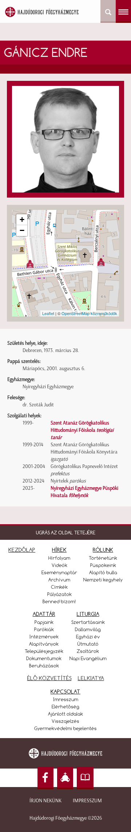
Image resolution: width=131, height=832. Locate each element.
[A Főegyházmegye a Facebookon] (45, 778)
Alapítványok (44, 644)
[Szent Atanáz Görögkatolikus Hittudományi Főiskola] (30, 264)
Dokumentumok (43, 658)
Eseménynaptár (59, 572)
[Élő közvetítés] (65, 778)
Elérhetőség (65, 706)
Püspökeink (103, 565)
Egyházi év (88, 636)
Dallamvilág (88, 629)
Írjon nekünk (45, 801)
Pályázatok (59, 594)
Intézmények (44, 636)
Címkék (59, 587)
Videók (59, 565)
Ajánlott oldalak (65, 714)
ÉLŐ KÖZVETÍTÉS (49, 678)
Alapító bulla (103, 572)
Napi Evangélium (88, 658)
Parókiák (44, 629)
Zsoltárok (88, 651)
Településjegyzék (44, 651)
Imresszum (65, 699)
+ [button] (22, 219)
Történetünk (103, 558)
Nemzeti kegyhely (103, 580)
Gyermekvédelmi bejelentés (65, 728)
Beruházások (44, 666)
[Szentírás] (85, 778)
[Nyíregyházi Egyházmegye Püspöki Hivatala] (101, 262)
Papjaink (44, 622)
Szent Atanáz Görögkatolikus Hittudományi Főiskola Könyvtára (84, 452)
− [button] (22, 230)
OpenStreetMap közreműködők (89, 313)
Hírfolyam (59, 558)
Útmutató (88, 644)
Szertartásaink (88, 622)
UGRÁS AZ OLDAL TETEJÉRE (65, 532)
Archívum (59, 580)
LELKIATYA (91, 678)
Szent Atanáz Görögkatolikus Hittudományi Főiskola (82, 430)
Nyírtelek (68, 481)
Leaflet (48, 313)
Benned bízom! (59, 601)
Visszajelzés (65, 721)
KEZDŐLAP (21, 549)
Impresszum (87, 801)
